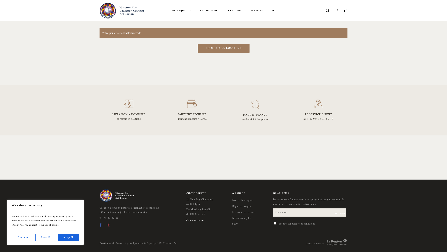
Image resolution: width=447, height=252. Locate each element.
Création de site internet (112, 243)
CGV (235, 224)
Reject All (45, 237)
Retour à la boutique (224, 48)
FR (273, 10)
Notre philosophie (242, 200)
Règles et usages (241, 206)
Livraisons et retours (243, 212)
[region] (45, 222)
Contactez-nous (195, 220)
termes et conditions (303, 223)
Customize (22, 237)
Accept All (68, 237)
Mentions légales (241, 218)
